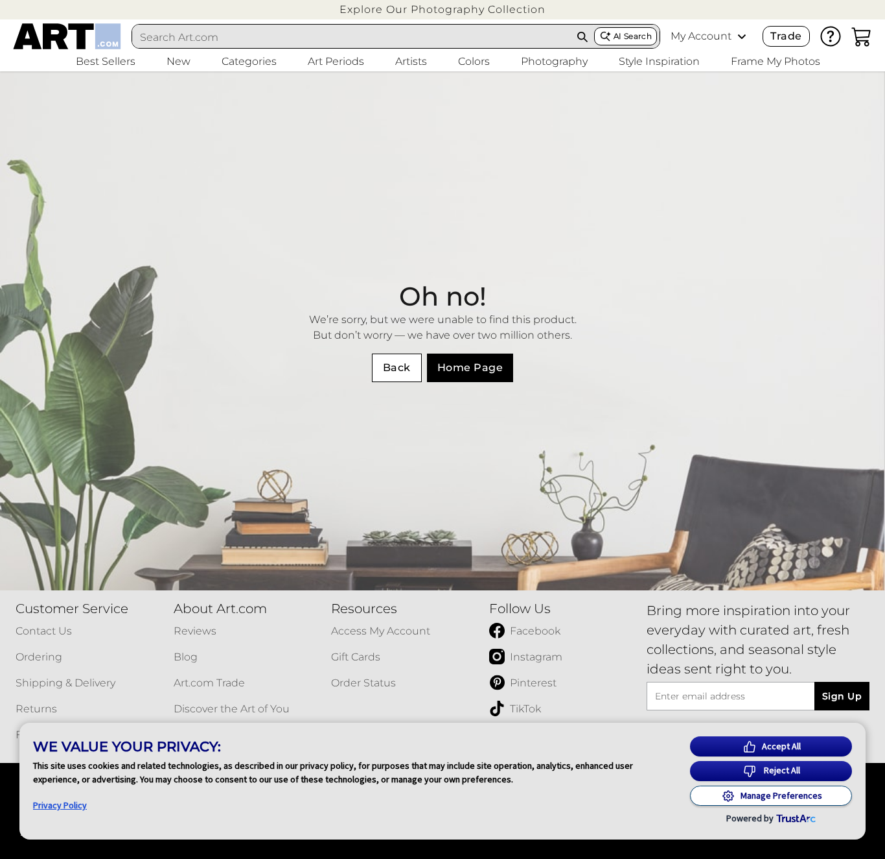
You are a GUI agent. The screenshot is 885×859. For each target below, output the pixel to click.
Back (397, 367)
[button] (442, 9)
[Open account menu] (741, 36)
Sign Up (842, 696)
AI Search (633, 36)
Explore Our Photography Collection (442, 9)
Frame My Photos (775, 61)
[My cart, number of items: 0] (861, 36)
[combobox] (351, 37)
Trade (785, 36)
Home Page (470, 367)
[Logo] (67, 36)
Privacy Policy (60, 805)
